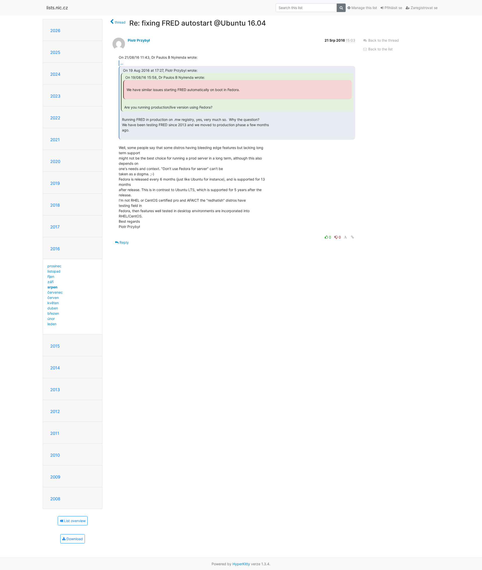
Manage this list (363, 8)
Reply (123, 242)
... (121, 62)
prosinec (54, 266)
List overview (74, 521)
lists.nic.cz (57, 7)
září (50, 282)
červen (53, 297)
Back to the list (380, 49)
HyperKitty (241, 564)
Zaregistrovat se (424, 8)
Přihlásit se (393, 8)
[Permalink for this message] (352, 237)
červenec (55, 292)
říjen (50, 276)
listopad (54, 271)
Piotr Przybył (139, 40)
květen (53, 303)
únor (51, 318)
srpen (52, 287)
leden (51, 324)
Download (74, 539)
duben (52, 308)
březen (53, 313)
